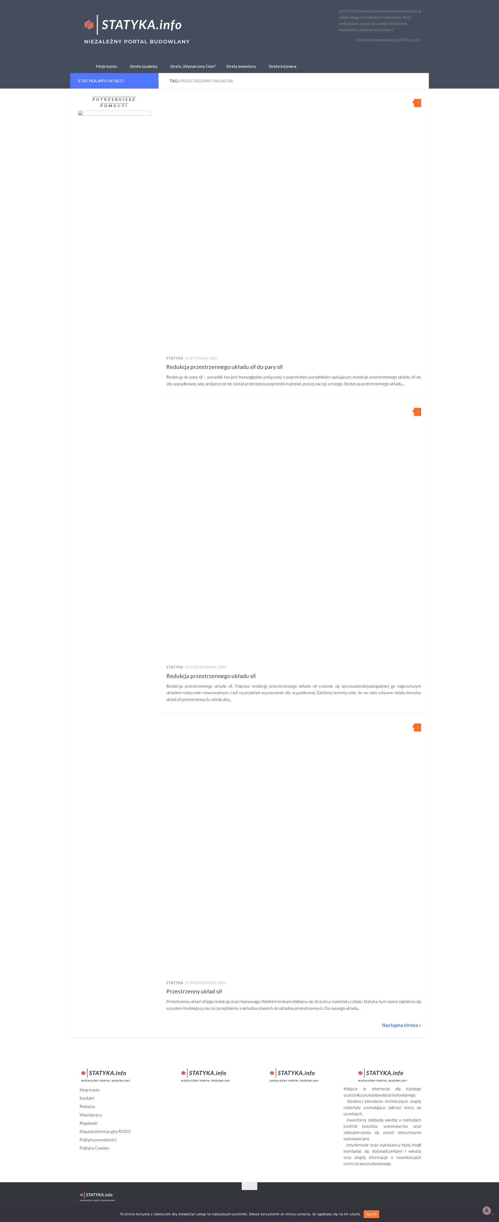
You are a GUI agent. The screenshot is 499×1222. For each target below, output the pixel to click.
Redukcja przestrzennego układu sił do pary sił (224, 366)
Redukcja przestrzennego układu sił (211, 675)
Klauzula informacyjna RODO (105, 1131)
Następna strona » (401, 1025)
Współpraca (90, 1114)
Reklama (87, 1106)
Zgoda (371, 1214)
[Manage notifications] (487, 1210)
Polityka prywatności (97, 1139)
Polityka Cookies (94, 1147)
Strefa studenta (142, 66)
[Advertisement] (110, 545)
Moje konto (89, 1089)
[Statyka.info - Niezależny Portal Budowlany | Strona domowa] (136, 29)
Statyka (174, 358)
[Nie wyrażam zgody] (492, 1214)
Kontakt (86, 1097)
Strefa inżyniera (281, 66)
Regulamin (88, 1122)
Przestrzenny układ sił (194, 991)
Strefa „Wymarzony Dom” (192, 66)
